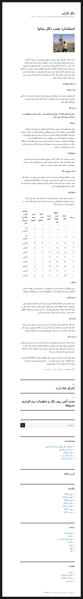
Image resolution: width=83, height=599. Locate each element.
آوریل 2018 (68, 500)
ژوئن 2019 (69, 494)
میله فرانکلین (68, 453)
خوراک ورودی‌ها (67, 575)
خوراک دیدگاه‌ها (67, 578)
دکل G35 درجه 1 (66, 456)
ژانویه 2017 (68, 512)
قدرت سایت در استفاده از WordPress (55, 592)
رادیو (71, 545)
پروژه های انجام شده (65, 539)
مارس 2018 (68, 503)
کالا (71, 551)
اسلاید (70, 536)
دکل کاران (68, 13)
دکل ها (70, 542)
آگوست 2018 (68, 497)
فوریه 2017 (68, 509)
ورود (71, 572)
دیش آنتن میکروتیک (66, 450)
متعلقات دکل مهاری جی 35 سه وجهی (59, 447)
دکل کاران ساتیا (67, 459)
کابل (71, 548)
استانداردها (48, 369)
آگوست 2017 (68, 506)
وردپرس (69, 581)
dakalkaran (67, 369)
